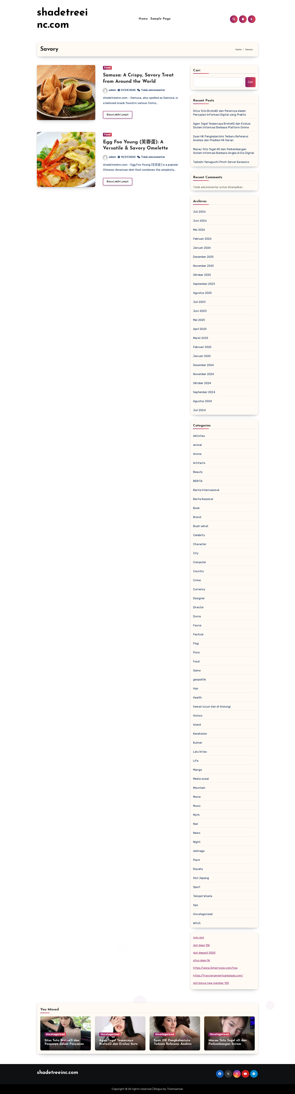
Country (198, 571)
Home (143, 18)
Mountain (199, 787)
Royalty (198, 869)
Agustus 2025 (202, 293)
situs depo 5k (201, 960)
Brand (197, 517)
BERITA (197, 481)
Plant (196, 860)
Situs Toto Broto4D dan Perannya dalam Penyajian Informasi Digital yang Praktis (219, 112)
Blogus (158, 1089)
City (196, 553)
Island (197, 724)
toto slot (198, 937)
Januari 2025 (202, 356)
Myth (196, 814)
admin (112, 90)
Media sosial (201, 778)
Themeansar (175, 1089)
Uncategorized (203, 914)
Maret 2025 (200, 338)
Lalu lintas (200, 751)
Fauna (197, 625)
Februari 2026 (202, 238)
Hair (195, 688)
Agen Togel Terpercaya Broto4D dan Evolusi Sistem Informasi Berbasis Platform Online (221, 125)
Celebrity (199, 535)
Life (195, 760)
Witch (197, 923)
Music (197, 805)
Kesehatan (200, 733)
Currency (199, 589)
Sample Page (160, 18)
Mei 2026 (199, 229)
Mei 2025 (199, 320)
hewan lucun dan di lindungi (212, 706)
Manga (197, 769)
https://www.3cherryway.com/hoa (215, 968)
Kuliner (197, 742)
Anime (197, 454)
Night (196, 842)
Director (198, 607)
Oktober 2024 (202, 383)
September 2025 (204, 284)
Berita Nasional (203, 499)
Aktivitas (199, 436)
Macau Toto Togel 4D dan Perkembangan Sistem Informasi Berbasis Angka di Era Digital (223, 151)
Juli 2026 (199, 211)
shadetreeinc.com (57, 1072)
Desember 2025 (203, 256)
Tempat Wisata (202, 896)
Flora (196, 652)
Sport (196, 887)
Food (107, 67)
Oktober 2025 (202, 274)
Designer (199, 598)
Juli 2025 (199, 302)
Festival (198, 634)
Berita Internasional (206, 490)
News (196, 833)
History (197, 715)
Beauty (198, 472)
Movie (197, 796)
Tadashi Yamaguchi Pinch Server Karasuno (221, 162)
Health (197, 697)
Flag (196, 643)
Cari (196, 70)
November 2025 (203, 265)
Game (197, 670)
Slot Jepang (201, 878)
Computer (199, 562)
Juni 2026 (200, 220)
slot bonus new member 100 (211, 983)
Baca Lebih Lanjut (118, 114)
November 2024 (203, 374)
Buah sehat (200, 526)
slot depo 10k (201, 945)
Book (196, 508)
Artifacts (199, 463)
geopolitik (199, 679)
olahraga (199, 851)
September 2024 (204, 392)
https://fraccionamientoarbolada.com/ (218, 975)
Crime (197, 580)
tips (195, 905)
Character (199, 544)
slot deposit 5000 (204, 952)
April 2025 (200, 329)
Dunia (197, 616)
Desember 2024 (203, 365)
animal (197, 445)
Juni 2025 (200, 311)
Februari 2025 (202, 347)
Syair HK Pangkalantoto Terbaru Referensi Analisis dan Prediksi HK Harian (220, 138)
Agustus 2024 (202, 401)
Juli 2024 (199, 410)
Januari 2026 (202, 247)
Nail (195, 824)
